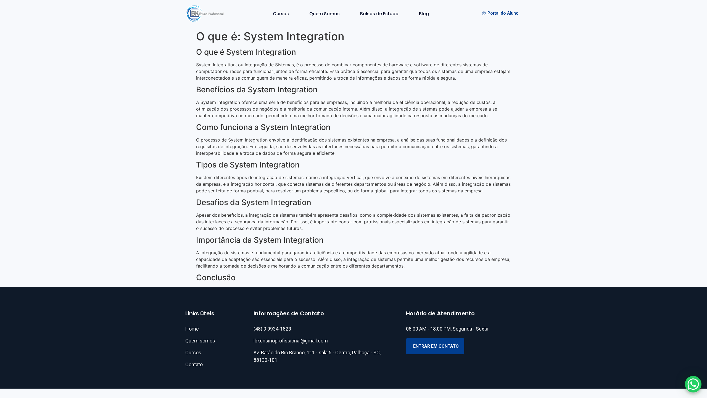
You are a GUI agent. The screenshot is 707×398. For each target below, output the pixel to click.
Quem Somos (324, 14)
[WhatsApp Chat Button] (693, 384)
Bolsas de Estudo (379, 14)
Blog (424, 14)
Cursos (281, 14)
